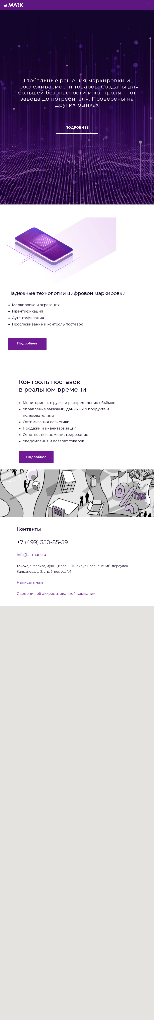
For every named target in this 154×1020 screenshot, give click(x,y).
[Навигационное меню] (148, 5)
